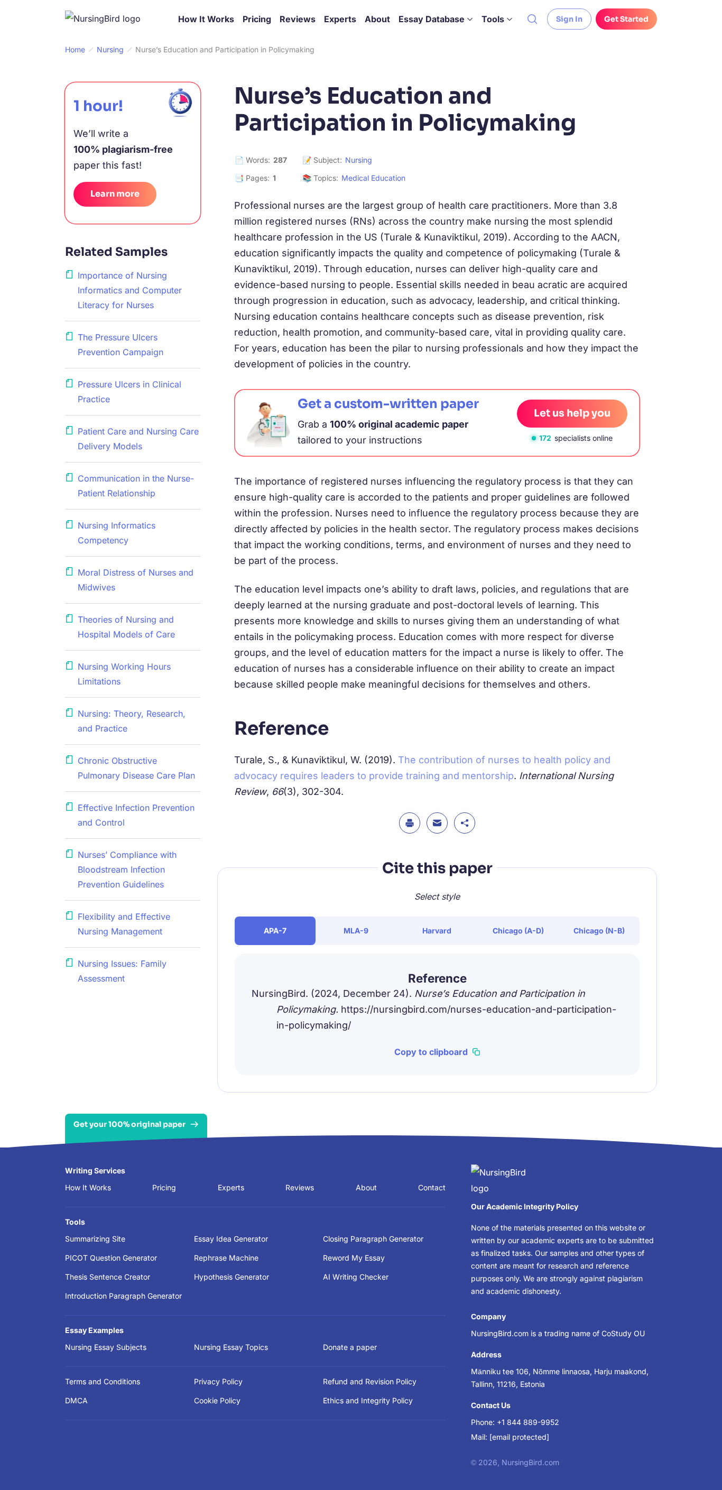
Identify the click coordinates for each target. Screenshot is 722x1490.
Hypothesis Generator (231, 1276)
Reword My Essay (354, 1257)
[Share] (464, 823)
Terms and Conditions (102, 1381)
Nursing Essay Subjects (105, 1347)
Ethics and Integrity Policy (368, 1400)
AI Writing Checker (355, 1276)
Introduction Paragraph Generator (123, 1295)
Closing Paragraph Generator (373, 1238)
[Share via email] (437, 823)
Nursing (358, 159)
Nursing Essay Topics (231, 1347)
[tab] (275, 931)
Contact (432, 1187)
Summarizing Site (95, 1238)
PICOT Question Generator (111, 1257)
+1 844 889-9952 (528, 1422)
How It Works (206, 19)
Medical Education (373, 177)
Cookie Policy (217, 1400)
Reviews (298, 19)
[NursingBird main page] (110, 19)
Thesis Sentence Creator (107, 1276)
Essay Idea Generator (231, 1238)
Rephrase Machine (226, 1257)
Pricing (257, 19)
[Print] (409, 823)
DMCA (76, 1400)
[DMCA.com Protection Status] (275, 1460)
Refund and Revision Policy (369, 1381)
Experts (340, 19)
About (377, 19)
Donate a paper (350, 1347)
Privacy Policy (218, 1381)
